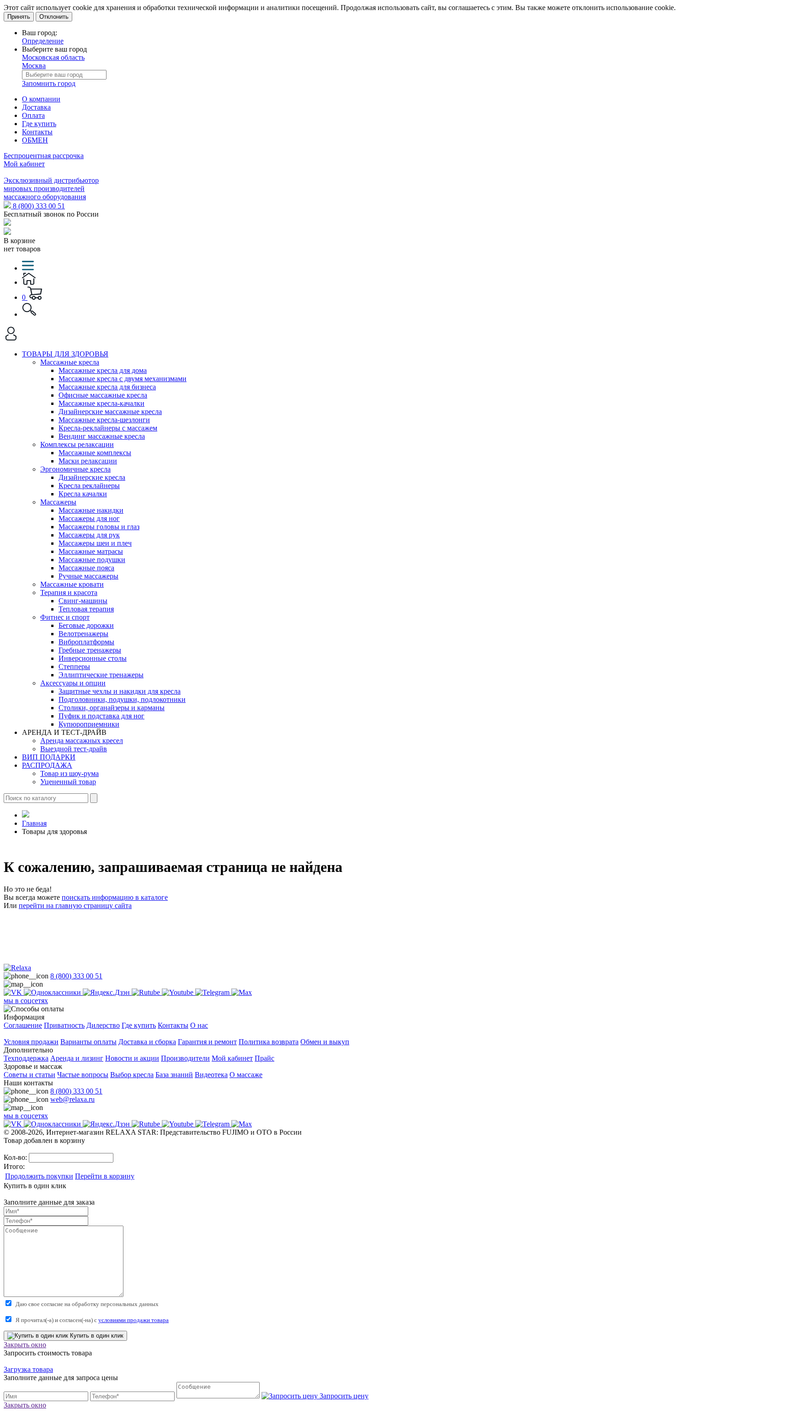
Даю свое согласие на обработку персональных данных (87, 1304)
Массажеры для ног (89, 518)
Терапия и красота (68, 592)
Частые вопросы (82, 1074)
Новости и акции (132, 1058)
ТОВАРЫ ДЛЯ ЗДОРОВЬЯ (65, 354)
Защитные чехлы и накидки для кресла (120, 691)
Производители (185, 1058)
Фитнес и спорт (65, 617)
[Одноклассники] (53, 992)
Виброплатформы (86, 642)
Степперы (74, 666)
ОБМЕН (35, 140)
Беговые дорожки (86, 625)
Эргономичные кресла (75, 469)
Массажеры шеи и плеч (95, 543)
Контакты (37, 132)
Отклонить (54, 16)
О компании (41, 99)
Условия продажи (31, 1042)
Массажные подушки (92, 559)
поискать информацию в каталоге (115, 897)
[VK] (14, 992)
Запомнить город (48, 83)
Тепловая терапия (86, 609)
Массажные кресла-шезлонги (104, 420)
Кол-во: (16, 1157)
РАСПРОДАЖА (47, 765)
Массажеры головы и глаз (99, 527)
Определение (43, 41)
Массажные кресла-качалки (101, 403)
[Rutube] (147, 992)
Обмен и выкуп (324, 1042)
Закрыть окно (25, 1345)
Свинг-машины (83, 601)
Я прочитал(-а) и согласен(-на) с (92, 1320)
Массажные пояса (86, 568)
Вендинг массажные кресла (102, 436)
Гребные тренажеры (90, 650)
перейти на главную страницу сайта (75, 905)
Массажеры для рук (89, 535)
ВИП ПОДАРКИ (48, 757)
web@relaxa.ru (72, 1099)
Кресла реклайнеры (89, 485)
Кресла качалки (83, 494)
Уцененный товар (68, 782)
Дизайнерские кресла (92, 477)
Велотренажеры (83, 633)
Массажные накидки (91, 510)
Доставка (36, 107)
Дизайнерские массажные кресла (110, 411)
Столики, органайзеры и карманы (112, 708)
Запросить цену (343, 1396)
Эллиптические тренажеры (101, 675)
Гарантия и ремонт (207, 1042)
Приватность (64, 1025)
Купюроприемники (89, 724)
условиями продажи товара (133, 1320)
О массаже (246, 1074)
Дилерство (103, 1025)
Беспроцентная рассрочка (44, 155)
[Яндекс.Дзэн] (107, 992)
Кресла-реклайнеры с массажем (108, 428)
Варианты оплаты (88, 1042)
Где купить (39, 123)
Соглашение (23, 1025)
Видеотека (211, 1074)
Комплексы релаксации (77, 444)
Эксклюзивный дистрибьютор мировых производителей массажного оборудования (51, 188)
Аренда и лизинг (76, 1058)
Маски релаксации (88, 461)
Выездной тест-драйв (73, 749)
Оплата (33, 115)
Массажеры (58, 502)
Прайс (264, 1058)
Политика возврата (269, 1042)
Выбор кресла (132, 1074)
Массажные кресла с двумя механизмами (123, 378)
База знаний (174, 1074)
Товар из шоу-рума (69, 773)
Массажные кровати (72, 584)
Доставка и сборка (147, 1042)
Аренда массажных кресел (81, 740)
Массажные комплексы (95, 453)
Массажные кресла (69, 362)
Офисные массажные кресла (103, 395)
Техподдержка (26, 1058)
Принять (18, 16)
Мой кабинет (24, 164)
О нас (199, 1025)
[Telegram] (213, 992)
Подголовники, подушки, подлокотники (122, 699)
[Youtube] (178, 992)
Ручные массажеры (88, 576)
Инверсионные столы (93, 658)
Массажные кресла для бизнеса (107, 387)
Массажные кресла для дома (103, 370)
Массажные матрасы (91, 551)
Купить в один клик (95, 1335)
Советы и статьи (29, 1074)
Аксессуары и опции (73, 683)
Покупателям (24, 1033)
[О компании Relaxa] (17, 968)
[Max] (241, 992)
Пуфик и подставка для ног (101, 716)
